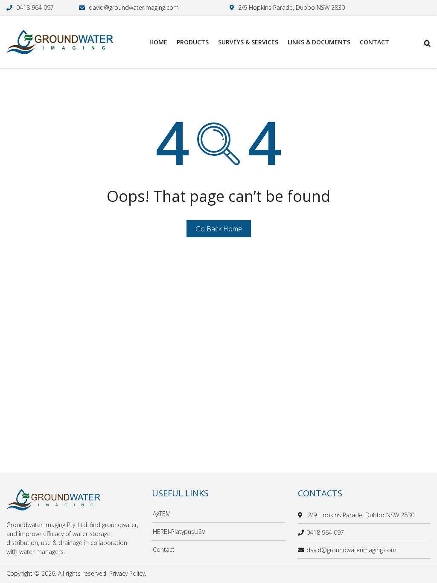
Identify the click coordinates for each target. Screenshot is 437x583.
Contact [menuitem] (374, 42)
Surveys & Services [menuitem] (248, 42)
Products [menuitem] (193, 42)
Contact (164, 549)
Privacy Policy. (127, 573)
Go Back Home (218, 228)
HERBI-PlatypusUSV (179, 532)
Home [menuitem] (158, 42)
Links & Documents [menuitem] (319, 42)
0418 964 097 (35, 7)
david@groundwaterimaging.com (134, 7)
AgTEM (162, 514)
